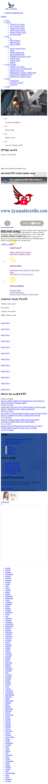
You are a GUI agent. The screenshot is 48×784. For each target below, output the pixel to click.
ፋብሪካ (12, 50)
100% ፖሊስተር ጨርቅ (17, 30)
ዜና (11, 38)
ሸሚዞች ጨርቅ (15, 59)
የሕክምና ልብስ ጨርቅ (17, 52)
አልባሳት (12, 63)
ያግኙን (7, 87)
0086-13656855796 (12, 443)
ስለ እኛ (7, 79)
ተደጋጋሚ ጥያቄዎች (16, 83)
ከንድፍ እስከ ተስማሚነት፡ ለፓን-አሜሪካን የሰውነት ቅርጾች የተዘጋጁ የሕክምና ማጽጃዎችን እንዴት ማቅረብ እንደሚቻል (23, 408)
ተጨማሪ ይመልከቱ (7, 244)
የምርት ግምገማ (15, 44)
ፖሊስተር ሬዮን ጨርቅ (17, 24)
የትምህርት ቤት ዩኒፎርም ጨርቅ (20, 56)
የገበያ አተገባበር (15, 42)
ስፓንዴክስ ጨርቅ (15, 34)
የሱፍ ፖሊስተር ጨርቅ (17, 26)
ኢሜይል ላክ (5, 502)
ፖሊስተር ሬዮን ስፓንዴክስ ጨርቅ (21, 69)
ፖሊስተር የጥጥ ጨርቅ (17, 28)
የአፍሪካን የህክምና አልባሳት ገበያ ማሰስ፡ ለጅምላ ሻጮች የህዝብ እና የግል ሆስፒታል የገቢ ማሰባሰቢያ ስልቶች (23, 402)
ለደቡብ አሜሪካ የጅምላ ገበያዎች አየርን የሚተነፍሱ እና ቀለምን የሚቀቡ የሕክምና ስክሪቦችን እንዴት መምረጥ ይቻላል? (22, 427)
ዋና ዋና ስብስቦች (10, 65)
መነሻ (7, 20)
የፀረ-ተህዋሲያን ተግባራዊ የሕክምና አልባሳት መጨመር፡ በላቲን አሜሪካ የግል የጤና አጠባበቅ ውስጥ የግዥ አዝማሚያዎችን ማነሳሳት (24, 414)
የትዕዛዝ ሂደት (14, 81)
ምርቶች (8, 22)
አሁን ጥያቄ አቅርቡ (7, 488)
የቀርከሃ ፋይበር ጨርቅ (17, 71)
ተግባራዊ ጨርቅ (15, 61)
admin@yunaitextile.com (14, 13)
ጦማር (7, 36)
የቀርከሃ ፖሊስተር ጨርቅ (18, 32)
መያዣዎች (13, 85)
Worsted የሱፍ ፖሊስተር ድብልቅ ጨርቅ (23, 73)
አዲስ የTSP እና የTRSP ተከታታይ (21, 75)
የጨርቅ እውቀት (15, 40)
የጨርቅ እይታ (5, 323)
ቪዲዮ (7, 46)
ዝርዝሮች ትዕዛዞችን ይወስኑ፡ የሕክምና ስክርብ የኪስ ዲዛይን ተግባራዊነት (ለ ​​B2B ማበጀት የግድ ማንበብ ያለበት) (20, 421)
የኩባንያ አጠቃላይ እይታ (18, 48)
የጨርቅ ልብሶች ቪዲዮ (17, 54)
